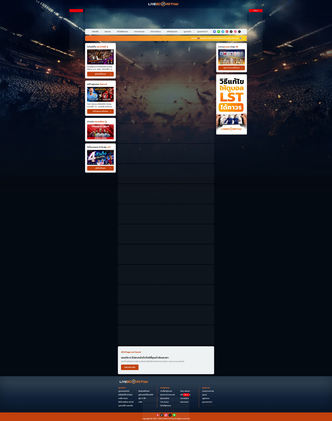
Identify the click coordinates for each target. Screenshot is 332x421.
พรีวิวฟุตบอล (172, 31)
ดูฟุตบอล (205, 398)
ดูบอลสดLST (202, 31)
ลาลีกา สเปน (123, 398)
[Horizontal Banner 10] (166, 234)
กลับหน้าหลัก (129, 367)
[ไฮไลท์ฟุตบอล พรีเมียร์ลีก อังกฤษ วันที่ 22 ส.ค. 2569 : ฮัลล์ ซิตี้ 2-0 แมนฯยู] (100, 56)
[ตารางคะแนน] (231, 56)
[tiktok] (231, 31)
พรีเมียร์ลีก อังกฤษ (125, 394)
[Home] (163, 4)
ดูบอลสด (187, 31)
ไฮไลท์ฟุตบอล (122, 31)
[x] (239, 31)
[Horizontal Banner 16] (166, 315)
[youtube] (227, 31)
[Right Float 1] (255, 35)
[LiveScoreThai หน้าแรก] (133, 381)
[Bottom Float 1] (166, 415)
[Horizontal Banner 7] (166, 173)
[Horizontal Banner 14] (166, 294)
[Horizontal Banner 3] (166, 93)
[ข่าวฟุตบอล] (100, 131)
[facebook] (214, 31)
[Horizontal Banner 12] (166, 254)
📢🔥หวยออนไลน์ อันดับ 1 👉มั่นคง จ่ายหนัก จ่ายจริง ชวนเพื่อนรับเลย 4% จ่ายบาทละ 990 (213, 38)
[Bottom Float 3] (166, 406)
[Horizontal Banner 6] (166, 153)
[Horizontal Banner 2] (166, 72)
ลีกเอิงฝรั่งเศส (144, 391)
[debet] (166, 400)
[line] (218, 31)
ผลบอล (108, 31)
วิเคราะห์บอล (156, 31)
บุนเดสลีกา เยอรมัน (125, 405)
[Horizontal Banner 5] (166, 133)
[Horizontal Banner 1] (166, 52)
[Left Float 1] (76, 35)
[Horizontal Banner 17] (166, 335)
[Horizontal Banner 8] (166, 193)
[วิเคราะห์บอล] (100, 157)
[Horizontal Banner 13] (166, 274)
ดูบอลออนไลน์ (123, 391)
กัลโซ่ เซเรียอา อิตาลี (125, 402)
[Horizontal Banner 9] (166, 214)
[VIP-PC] (166, 18)
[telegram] (222, 31)
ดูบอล (204, 394)
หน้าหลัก (95, 31)
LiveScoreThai (208, 391)
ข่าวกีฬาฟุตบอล (166, 391)
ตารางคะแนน (139, 31)
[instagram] (235, 31)
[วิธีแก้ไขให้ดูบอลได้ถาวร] (231, 104)
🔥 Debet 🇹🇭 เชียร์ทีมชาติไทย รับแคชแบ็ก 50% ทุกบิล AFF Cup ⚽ (142, 38)
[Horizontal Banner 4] (166, 113)
